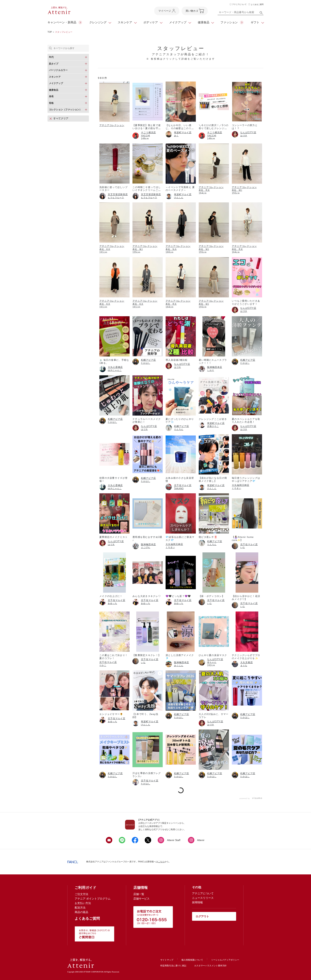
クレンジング (98, 22)
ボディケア (150, 22)
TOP (50, 32)
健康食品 (203, 22)
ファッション (229, 22)
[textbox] (240, 13)
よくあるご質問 (257, 4)
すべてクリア (60, 118)
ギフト (255, 22)
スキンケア (125, 22)
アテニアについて (239, 4)
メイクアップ (177, 22)
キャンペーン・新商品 (62, 22)
